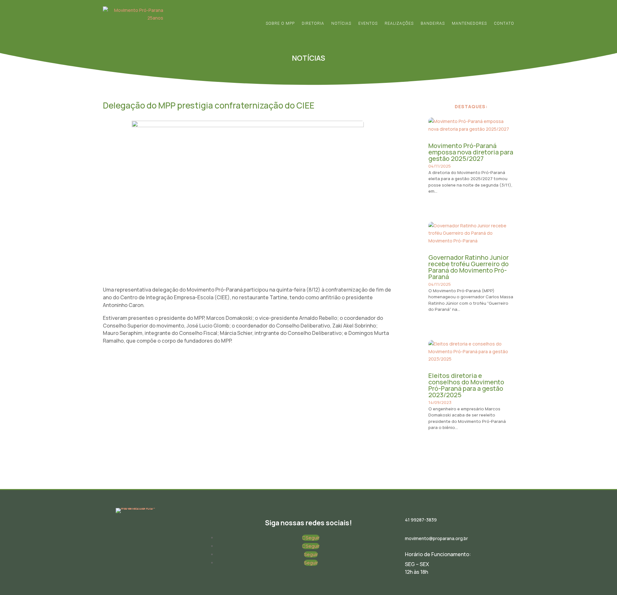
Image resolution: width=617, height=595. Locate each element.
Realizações (399, 23)
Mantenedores (469, 23)
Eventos (368, 23)
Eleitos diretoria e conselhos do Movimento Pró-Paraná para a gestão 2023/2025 (466, 385)
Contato (504, 23)
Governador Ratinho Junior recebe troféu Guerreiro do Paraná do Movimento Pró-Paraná (468, 267)
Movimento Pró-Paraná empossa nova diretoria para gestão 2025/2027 (470, 152)
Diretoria (313, 23)
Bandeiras (433, 23)
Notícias (341, 23)
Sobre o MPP (280, 23)
